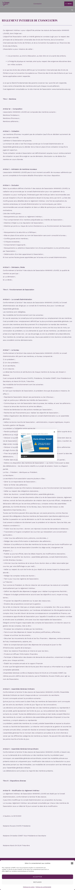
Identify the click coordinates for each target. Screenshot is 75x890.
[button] (72, 863)
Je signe (24, 456)
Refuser (37, 882)
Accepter (37, 877)
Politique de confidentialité (43, 887)
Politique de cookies (29, 887)
